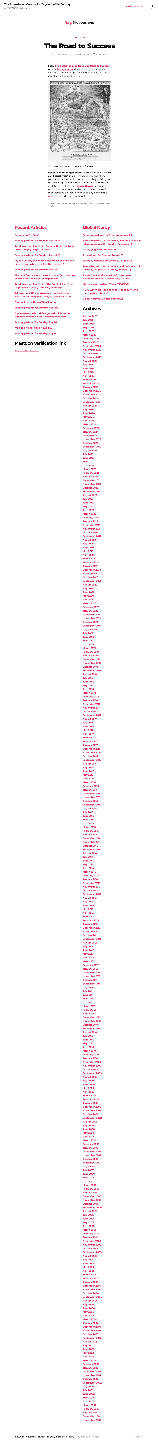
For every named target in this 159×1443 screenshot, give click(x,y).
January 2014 (90, 879)
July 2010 (88, 1036)
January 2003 (90, 1367)
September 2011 (91, 983)
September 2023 (92, 446)
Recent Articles (30, 227)
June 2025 (88, 368)
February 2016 (91, 786)
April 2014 (88, 868)
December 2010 (91, 1017)
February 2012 (91, 965)
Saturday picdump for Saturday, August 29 (107, 235)
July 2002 (88, 1390)
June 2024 (89, 413)
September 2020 (92, 581)
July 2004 (88, 1304)
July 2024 (88, 409)
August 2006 (90, 1211)
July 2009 (88, 1080)
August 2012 (90, 942)
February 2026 (91, 338)
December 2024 (92, 390)
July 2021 (88, 543)
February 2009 (91, 1099)
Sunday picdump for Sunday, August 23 (37, 240)
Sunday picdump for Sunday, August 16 (37, 255)
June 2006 (89, 1218)
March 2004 (89, 1319)
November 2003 (92, 1330)
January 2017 (90, 745)
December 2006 (92, 1196)
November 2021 (91, 528)
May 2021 (88, 551)
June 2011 (88, 995)
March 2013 (89, 916)
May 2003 (88, 1353)
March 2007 (89, 1185)
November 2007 (92, 1155)
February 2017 (91, 741)
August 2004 (90, 1300)
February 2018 (91, 696)
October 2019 (90, 622)
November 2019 (92, 618)
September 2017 (92, 715)
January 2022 (90, 521)
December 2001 (91, 1416)
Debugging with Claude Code (100, 249)
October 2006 (90, 1203)
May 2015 (88, 819)
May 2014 (88, 864)
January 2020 (90, 610)
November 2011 (91, 976)
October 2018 (90, 666)
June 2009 (89, 1084)
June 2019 (88, 637)
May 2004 (88, 1311)
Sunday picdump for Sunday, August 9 (37, 269)
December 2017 (91, 704)
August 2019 (90, 629)
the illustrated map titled (82, 66)
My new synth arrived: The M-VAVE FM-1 (106, 284)
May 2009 (88, 1088)
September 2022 (92, 491)
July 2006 (88, 1215)
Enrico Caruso (85, 186)
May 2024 (88, 416)
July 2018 (88, 678)
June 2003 (89, 1349)
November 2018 (92, 663)
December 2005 (92, 1241)
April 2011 (88, 1002)
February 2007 (91, 1188)
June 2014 (88, 860)
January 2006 (90, 1237)
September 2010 (92, 1028)
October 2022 (90, 487)
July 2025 (88, 364)
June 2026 (88, 323)
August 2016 (90, 763)
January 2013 (90, 924)
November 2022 (92, 484)
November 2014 (92, 842)
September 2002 (92, 1382)
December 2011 (91, 972)
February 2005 (91, 1278)
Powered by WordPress (87, 1437)
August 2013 (90, 898)
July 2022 (88, 499)
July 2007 (88, 1170)
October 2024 (90, 398)
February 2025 (91, 383)
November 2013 (91, 886)
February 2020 (91, 607)
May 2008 (88, 1132)
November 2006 (92, 1200)
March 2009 (89, 1095)
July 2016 (88, 767)
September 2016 (92, 760)
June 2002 (89, 1394)
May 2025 (88, 372)
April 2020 (88, 599)
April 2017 (88, 734)
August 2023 (90, 450)
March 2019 (89, 648)
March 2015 (89, 827)
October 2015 (90, 801)
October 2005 (90, 1248)
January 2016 (90, 789)
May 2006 (88, 1222)
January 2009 (90, 1103)
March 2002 (89, 1405)
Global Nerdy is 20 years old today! (103, 298)
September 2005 (92, 1252)
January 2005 (90, 1282)
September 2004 (92, 1297)
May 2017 (88, 730)
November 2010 (92, 1021)
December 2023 (92, 435)
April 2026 (88, 331)
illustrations (66, 203)
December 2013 (91, 883)
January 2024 (90, 431)
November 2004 (92, 1289)
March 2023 (89, 469)
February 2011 (90, 1009)
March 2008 (89, 1140)
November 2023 (92, 439)
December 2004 (92, 1285)
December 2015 (91, 793)
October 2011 (90, 980)
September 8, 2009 (81, 54)
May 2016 (88, 774)
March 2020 (89, 603)
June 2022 (88, 502)
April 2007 (88, 1181)
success (100, 203)
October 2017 (90, 711)
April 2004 (88, 1315)
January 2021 (90, 566)
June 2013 (88, 905)
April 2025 (88, 376)
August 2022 (90, 495)
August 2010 (90, 1032)
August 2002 (90, 1386)
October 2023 (90, 443)
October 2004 (91, 1293)
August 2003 (90, 1341)
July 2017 (88, 722)
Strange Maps (65, 69)
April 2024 (88, 420)
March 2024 (89, 424)
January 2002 (90, 1412)
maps (74, 203)
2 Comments (101, 54)
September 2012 (92, 939)
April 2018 (88, 689)
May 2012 (88, 953)
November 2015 (92, 797)
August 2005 (90, 1256)
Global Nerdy (96, 227)
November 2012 (91, 931)
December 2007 (92, 1151)
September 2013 (92, 894)
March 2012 (89, 961)
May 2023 (88, 461)
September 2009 (92, 1073)
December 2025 (92, 346)
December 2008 (92, 1106)
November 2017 (92, 707)
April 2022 (88, 510)
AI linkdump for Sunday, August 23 (103, 255)
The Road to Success (79, 46)
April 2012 (88, 957)
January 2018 (90, 700)
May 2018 (88, 685)
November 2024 (92, 394)
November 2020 (92, 573)
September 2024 (92, 402)
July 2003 (88, 1345)
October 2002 (90, 1379)
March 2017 (89, 737)
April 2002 (88, 1401)
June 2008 (89, 1129)
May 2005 (88, 1267)
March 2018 (89, 692)
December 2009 (92, 1062)
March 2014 (89, 871)
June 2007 (89, 1174)
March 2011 (89, 1006)
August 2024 (90, 405)
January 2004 (90, 1323)
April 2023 (88, 465)
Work (82, 37)
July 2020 (88, 588)
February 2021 (91, 562)
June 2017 (88, 726)
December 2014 (91, 838)
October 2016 (90, 756)
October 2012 (90, 935)
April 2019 (88, 644)
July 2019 (88, 633)
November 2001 (92, 1420)
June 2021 (88, 547)
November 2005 (92, 1244)
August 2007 (90, 1166)
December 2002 (92, 1371)
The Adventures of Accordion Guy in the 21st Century (37, 4)
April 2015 (88, 823)
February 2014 (91, 875)
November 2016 (92, 752)
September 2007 (92, 1162)
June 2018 (88, 681)
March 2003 (89, 1360)
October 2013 (90, 890)
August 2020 (90, 584)
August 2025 (90, 361)
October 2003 (90, 1334)
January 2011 (90, 1013)
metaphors (82, 203)
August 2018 (90, 674)
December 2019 (91, 614)
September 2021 (92, 536)
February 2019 (91, 651)
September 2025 (92, 357)
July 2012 (88, 946)
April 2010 (88, 1047)
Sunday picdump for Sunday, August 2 (37, 307)
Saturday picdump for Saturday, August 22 (107, 260)
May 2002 (88, 1397)
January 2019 (90, 655)
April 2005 (88, 1271)
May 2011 (88, 998)
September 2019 (92, 625)
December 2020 (92, 569)
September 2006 (92, 1207)
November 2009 (92, 1065)
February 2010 (91, 1054)
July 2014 (88, 857)
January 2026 (90, 342)
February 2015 (91, 830)
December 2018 (91, 659)
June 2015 (88, 816)
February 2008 (91, 1144)
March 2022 (89, 513)
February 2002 (91, 1408)
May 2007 (88, 1177)
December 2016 (91, 748)
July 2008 (88, 1125)
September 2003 (92, 1338)
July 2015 (88, 812)
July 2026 (88, 320)
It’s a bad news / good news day (33, 327)
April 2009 (88, 1092)
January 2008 (90, 1147)
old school (92, 203)
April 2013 (88, 913)
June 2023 (88, 458)
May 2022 (88, 506)
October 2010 (90, 1024)
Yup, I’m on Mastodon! (27, 350)
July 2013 (88, 901)
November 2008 (92, 1110)
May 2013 (88, 909)
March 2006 (89, 1229)
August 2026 (90, 316)
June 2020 (89, 592)
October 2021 (90, 532)
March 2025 (89, 379)
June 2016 (88, 771)
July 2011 (87, 991)
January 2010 (90, 1058)
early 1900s (56, 203)
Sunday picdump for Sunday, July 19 (35, 333)
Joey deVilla (62, 54)
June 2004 (89, 1308)
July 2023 (88, 454)
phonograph (55, 196)
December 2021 (91, 525)
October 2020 (90, 577)
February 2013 (91, 920)
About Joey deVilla (135, 6)
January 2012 (90, 968)
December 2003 (92, 1326)
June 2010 (88, 1039)
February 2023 (91, 472)
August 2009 (90, 1077)
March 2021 (89, 558)
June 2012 (88, 950)
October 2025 (90, 353)
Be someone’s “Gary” (27, 235)
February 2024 (91, 428)
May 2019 (88, 640)
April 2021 (88, 555)
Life (75, 37)
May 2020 (88, 595)
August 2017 (90, 719)
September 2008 (92, 1118)
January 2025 (90, 387)
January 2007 (90, 1192)
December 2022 (92, 480)
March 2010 (89, 1050)
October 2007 (90, 1159)
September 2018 (92, 670)
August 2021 (90, 540)
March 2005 (89, 1274)
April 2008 (88, 1136)
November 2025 (92, 349)
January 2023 (90, 476)
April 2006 (88, 1226)
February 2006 (91, 1233)
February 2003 (91, 1364)
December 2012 (91, 927)
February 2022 (91, 517)
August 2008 (90, 1121)
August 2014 (90, 853)
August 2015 (90, 808)
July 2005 (88, 1259)
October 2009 (90, 1069)
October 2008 (91, 1114)
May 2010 (88, 1043)
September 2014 (92, 849)
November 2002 (92, 1375)
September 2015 (92, 804)
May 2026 (88, 327)
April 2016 (88, 778)
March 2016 (89, 782)
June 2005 (89, 1263)
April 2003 (88, 1356)
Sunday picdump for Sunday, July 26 (36, 322)
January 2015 (90, 834)
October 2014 (90, 845)
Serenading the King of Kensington (35, 302)
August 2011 (89, 987)
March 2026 (89, 334)
